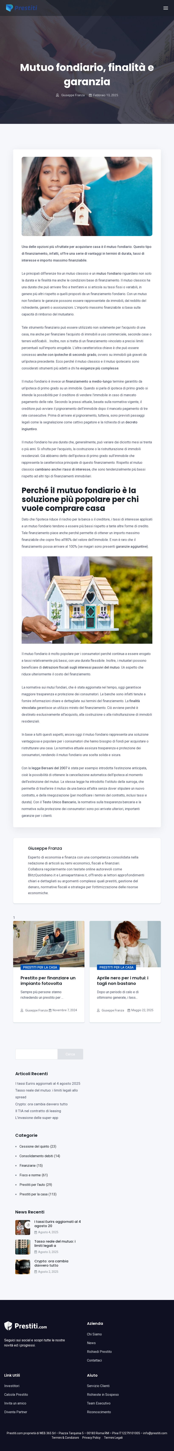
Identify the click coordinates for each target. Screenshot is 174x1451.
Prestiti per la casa (40, 967)
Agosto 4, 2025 (48, 1232)
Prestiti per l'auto (36, 1185)
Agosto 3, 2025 (48, 1252)
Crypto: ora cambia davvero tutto (41, 1104)
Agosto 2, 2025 (48, 1271)
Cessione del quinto (38, 1146)
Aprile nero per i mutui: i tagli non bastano (122, 980)
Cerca (70, 1054)
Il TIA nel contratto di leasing (38, 1111)
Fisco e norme (34, 1175)
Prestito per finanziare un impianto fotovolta (48, 980)
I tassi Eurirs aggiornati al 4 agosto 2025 (47, 1083)
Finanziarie (31, 1166)
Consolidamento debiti (40, 1156)
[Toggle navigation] (165, 8)
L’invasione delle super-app (36, 1118)
